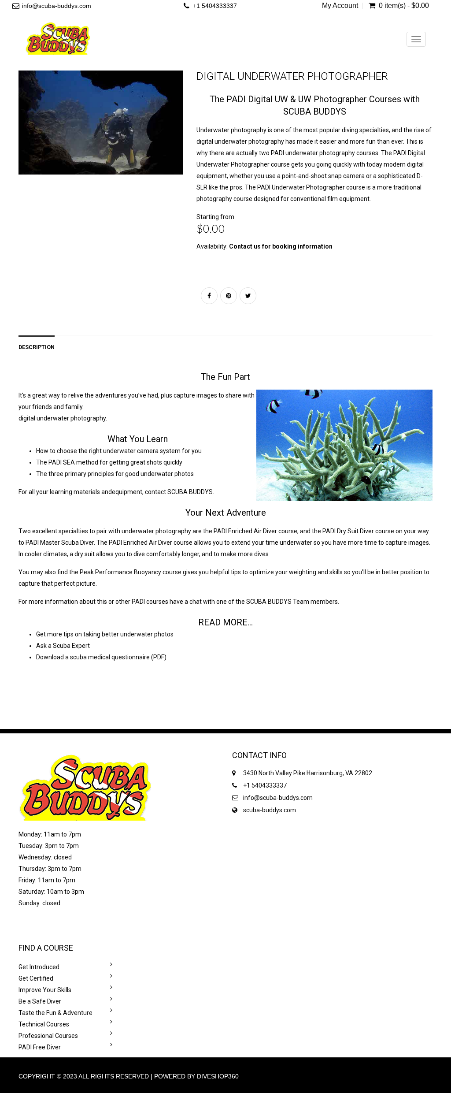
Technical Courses (43, 1024)
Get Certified (35, 978)
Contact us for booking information (281, 246)
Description (36, 347)
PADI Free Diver (39, 1047)
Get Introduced (38, 966)
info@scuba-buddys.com (56, 5)
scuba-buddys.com (269, 810)
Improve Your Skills (44, 989)
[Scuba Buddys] (57, 38)
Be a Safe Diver (39, 1001)
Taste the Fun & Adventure (55, 1012)
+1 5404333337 (215, 5)
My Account (340, 6)
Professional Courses (48, 1035)
